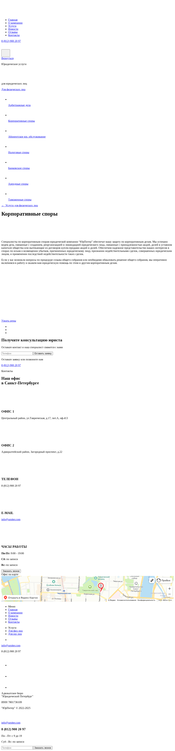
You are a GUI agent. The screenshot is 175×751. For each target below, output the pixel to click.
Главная (12, 19)
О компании (15, 22)
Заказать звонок (11, 571)
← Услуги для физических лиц (19, 205)
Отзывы (13, 32)
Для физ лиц (13, 89)
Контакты (14, 35)
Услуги (12, 25)
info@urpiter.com (10, 519)
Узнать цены (8, 320)
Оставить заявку (43, 353)
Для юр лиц (15, 633)
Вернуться (7, 58)
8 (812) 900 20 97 (11, 41)
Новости (13, 29)
